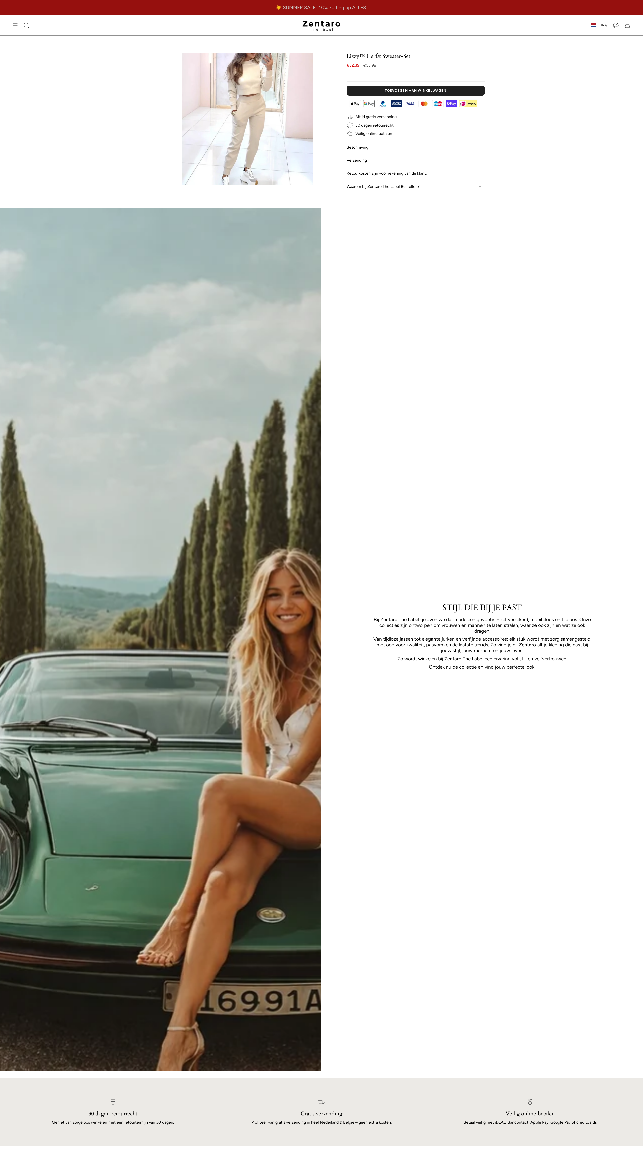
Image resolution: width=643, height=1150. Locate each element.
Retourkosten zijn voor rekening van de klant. (387, 173)
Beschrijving (357, 147)
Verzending (357, 160)
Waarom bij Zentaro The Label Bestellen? (383, 186)
